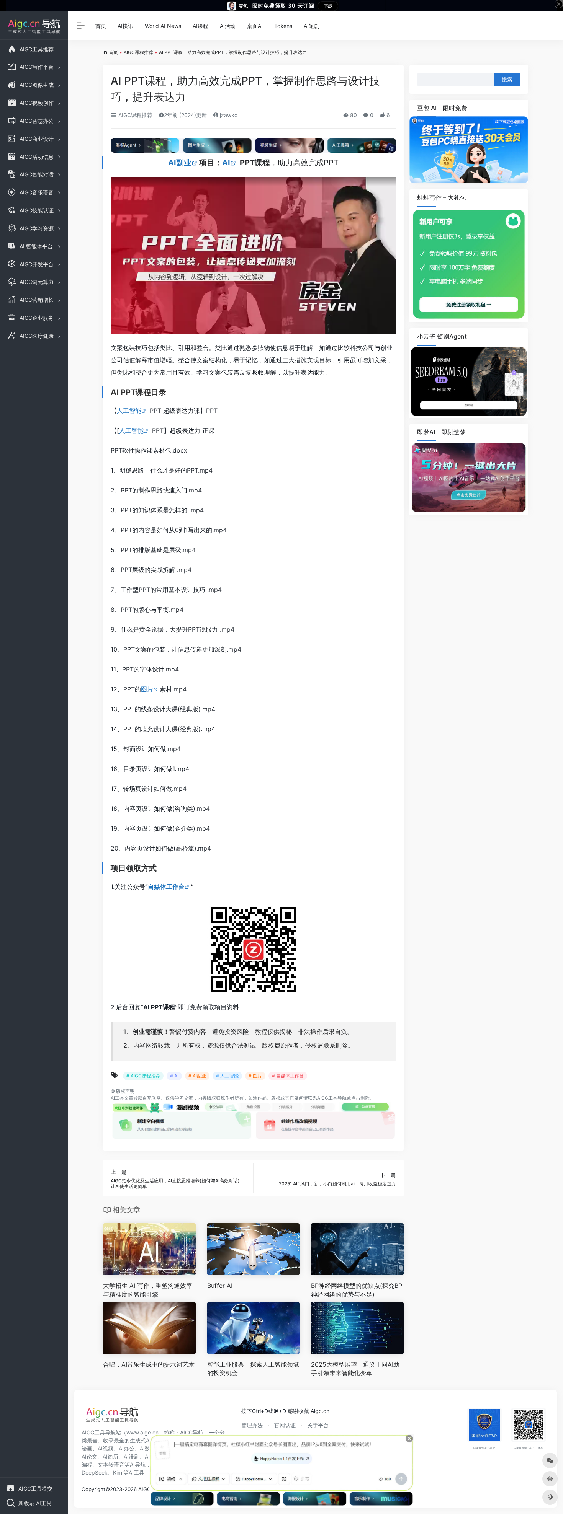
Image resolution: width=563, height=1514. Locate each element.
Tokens (283, 26)
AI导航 (138, 1464)
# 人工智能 (227, 1076)
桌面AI (255, 26)
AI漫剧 (131, 1456)
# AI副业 (197, 1076)
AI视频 (105, 1448)
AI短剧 (311, 26)
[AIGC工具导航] (112, 1417)
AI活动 (228, 26)
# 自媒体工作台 (288, 1076)
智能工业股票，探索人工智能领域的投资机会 (253, 1369)
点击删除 (360, 1098)
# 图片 (255, 1076)
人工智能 (129, 410)
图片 (147, 689)
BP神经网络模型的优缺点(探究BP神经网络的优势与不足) (356, 1290)
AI (226, 162)
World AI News (163, 26)
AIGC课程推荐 (138, 52)
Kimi (118, 1472)
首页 (100, 26)
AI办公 (126, 1448)
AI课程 (200, 26)
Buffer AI (219, 1285)
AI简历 (110, 1456)
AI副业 (179, 162)
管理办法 (252, 1425)
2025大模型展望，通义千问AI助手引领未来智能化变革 (355, 1369)
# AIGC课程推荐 (143, 1076)
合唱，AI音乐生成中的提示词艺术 (149, 1364)
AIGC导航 (191, 1432)
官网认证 (285, 1425)
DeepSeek (95, 1472)
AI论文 (89, 1456)
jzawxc (227, 115)
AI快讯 (125, 26)
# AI (174, 1076)
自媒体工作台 (166, 886)
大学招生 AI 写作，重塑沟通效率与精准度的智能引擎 (147, 1290)
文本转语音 (111, 1464)
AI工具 (117, 1098)
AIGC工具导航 (332, 1098)
